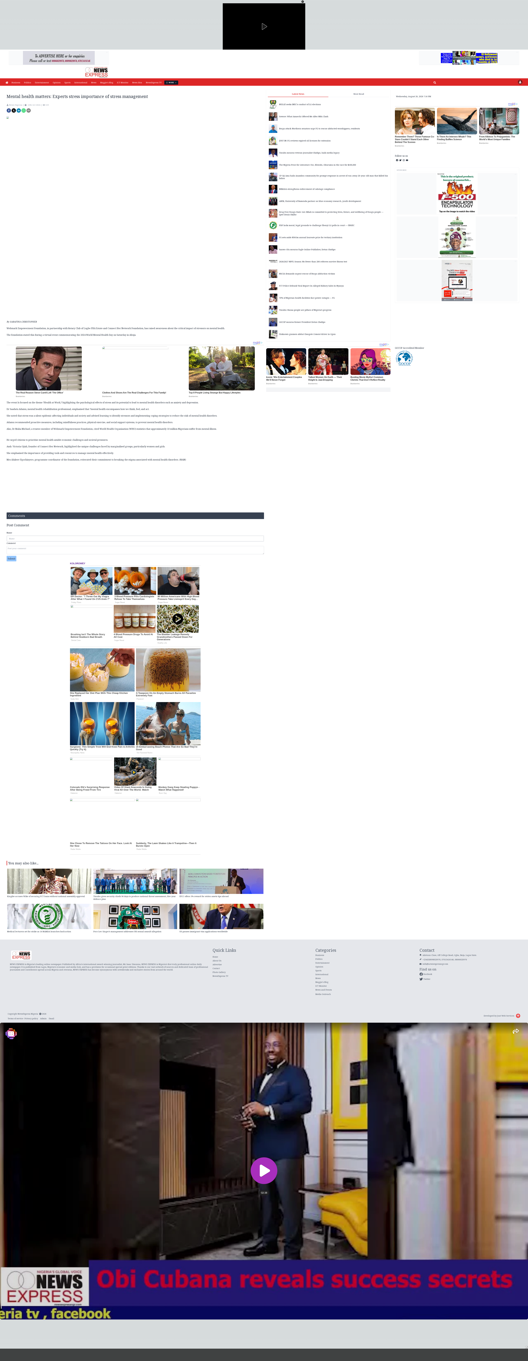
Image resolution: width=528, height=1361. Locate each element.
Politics (27, 82)
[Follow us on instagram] (404, 160)
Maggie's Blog (106, 82)
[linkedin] (18, 110)
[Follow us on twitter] (400, 160)
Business (16, 82)
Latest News (298, 94)
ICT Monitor (122, 82)
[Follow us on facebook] (397, 160)
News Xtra (137, 82)
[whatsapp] (23, 110)
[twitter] (14, 110)
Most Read (358, 94)
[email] (28, 110)
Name (9, 532)
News (93, 82)
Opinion (57, 82)
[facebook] (9, 110)
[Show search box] (434, 82)
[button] (302, 1)
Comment (11, 543)
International (80, 82)
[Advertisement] (457, 324)
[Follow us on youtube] (407, 160)
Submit (11, 558)
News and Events (323, 989)
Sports (67, 82)
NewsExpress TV (154, 82)
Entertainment (42, 82)
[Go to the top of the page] (518, 1016)
